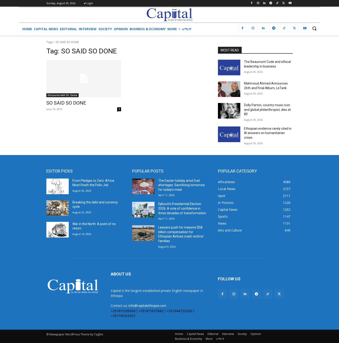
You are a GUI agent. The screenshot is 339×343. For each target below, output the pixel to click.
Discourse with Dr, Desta (62, 95)
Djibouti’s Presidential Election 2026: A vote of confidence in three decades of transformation (182, 208)
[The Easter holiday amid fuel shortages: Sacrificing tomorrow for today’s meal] (143, 186)
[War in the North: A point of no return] (57, 229)
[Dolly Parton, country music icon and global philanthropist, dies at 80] (229, 111)
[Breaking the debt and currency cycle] (57, 208)
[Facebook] (251, 3)
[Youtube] (290, 3)
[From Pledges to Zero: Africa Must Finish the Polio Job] (57, 186)
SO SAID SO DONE (66, 103)
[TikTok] (277, 3)
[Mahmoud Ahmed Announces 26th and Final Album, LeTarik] (229, 89)
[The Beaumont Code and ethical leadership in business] (229, 67)
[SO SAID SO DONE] (83, 78)
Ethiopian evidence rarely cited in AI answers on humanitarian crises (267, 133)
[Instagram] (258, 3)
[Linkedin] (264, 3)
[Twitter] (283, 3)
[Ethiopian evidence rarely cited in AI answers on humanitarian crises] (229, 134)
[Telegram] (271, 3)
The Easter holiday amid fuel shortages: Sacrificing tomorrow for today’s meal (181, 185)
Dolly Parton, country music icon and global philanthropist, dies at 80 (267, 109)
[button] (314, 28)
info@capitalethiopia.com (147, 305)
